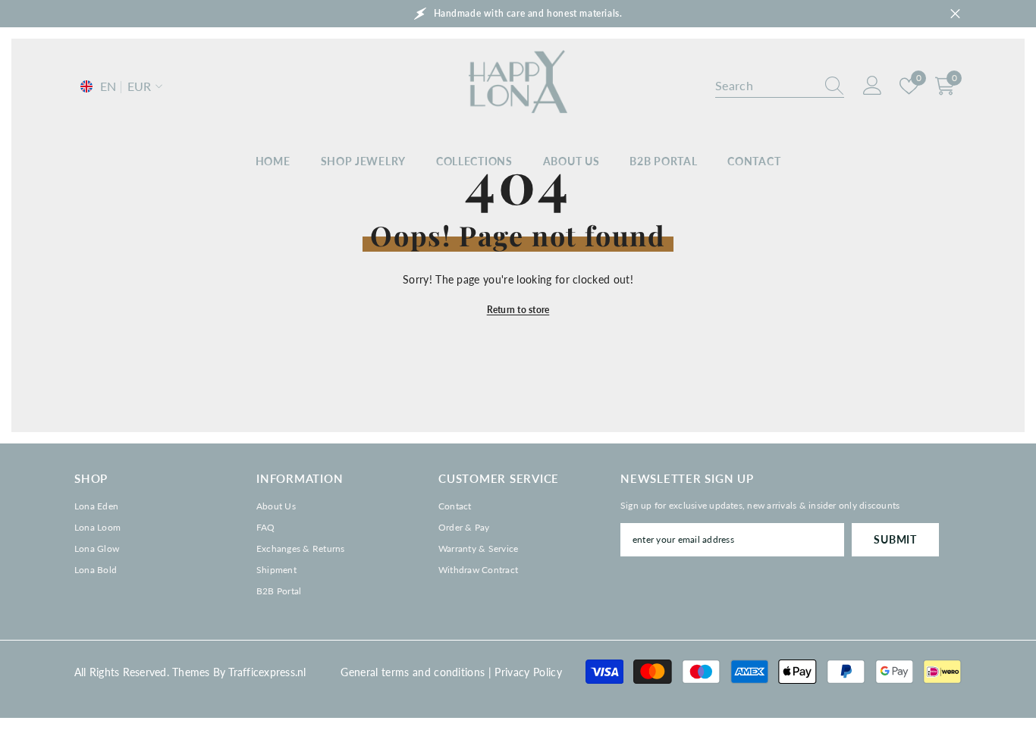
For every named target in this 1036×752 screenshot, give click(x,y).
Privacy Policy (527, 672)
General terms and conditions (413, 672)
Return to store (518, 309)
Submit (895, 539)
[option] (518, 13)
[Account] (872, 86)
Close (955, 14)
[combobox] (765, 85)
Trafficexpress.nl (267, 672)
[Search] (779, 86)
